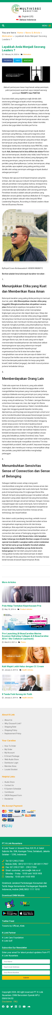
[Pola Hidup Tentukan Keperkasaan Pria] (26, 594)
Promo (23, 642)
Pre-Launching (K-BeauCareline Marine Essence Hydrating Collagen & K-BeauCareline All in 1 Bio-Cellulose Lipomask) (25, 636)
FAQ (15, 1001)
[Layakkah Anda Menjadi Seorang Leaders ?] (26, 74)
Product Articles (26, 609)
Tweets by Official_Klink (13, 926)
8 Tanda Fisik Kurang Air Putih (17, 694)
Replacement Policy (13, 733)
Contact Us (9, 785)
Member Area (10, 766)
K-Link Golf (7, 941)
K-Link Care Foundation (13, 937)
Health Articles (27, 670)
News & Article (32, 32)
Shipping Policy (11, 730)
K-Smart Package (12, 756)
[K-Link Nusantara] (26, 7)
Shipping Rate (10, 727)
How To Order (10, 746)
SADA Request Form (13, 795)
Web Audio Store (12, 759)
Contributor (9, 792)
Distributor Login (11, 763)
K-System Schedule (13, 789)
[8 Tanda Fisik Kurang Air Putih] (26, 682)
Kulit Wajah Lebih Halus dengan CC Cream (23, 666)
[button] (44, 25)
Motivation (7, 36)
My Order (8, 749)
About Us (8, 720)
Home (20, 32)
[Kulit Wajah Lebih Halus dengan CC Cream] (26, 655)
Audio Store (10, 782)
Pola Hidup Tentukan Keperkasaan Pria (21, 606)
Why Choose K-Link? (13, 723)
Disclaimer (9, 799)
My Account (10, 753)
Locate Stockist (11, 769)
